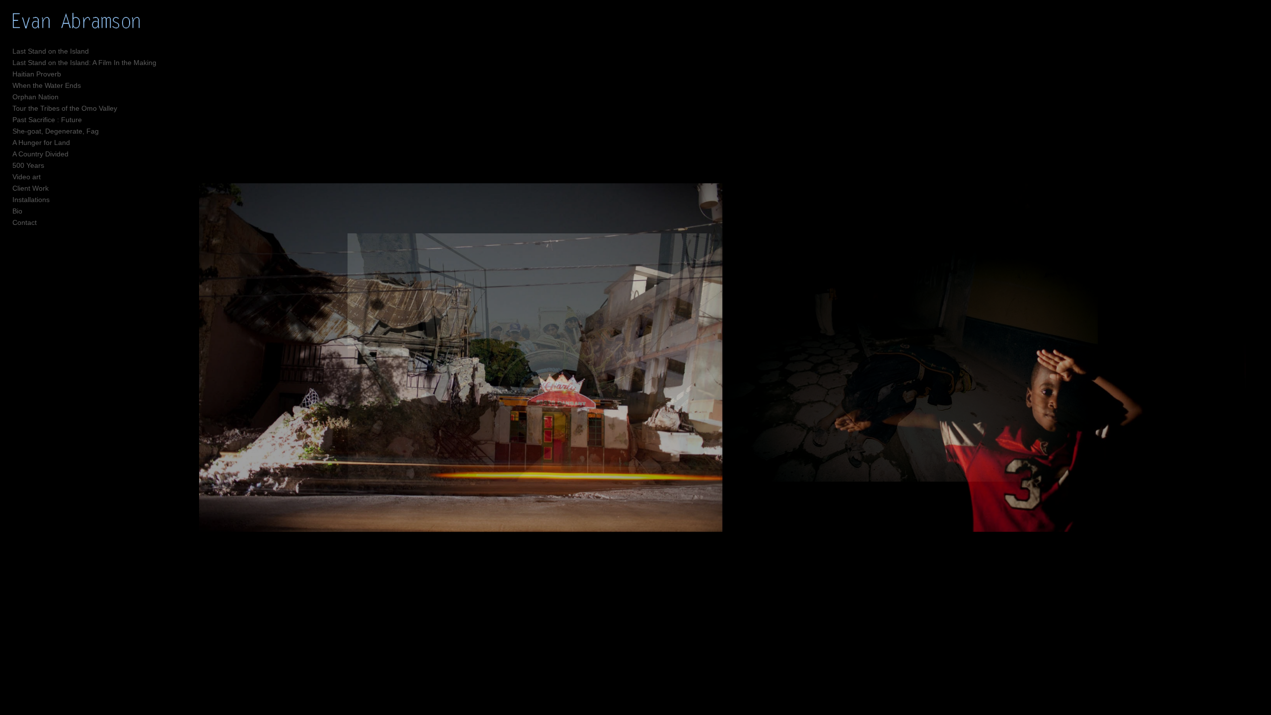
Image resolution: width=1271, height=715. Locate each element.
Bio (17, 211)
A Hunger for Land (41, 142)
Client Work (30, 188)
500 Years (28, 165)
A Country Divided (40, 154)
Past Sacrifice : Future (47, 120)
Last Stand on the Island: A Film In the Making (84, 63)
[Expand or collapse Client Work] (55, 188)
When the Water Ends (46, 85)
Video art (26, 177)
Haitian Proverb (36, 74)
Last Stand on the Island (50, 51)
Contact (24, 222)
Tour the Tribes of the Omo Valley (64, 108)
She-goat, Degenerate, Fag (55, 131)
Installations (31, 200)
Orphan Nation (35, 97)
